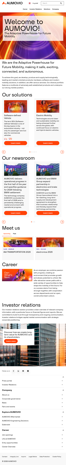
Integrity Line (14, 456)
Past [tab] (14, 234)
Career (25, 9)
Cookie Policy (57, 456)
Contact (4, 456)
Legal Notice (33, 456)
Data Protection (45, 456)
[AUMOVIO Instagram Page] (28, 371)
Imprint (23, 456)
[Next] (62, 152)
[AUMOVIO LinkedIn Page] (18, 371)
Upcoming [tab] (6, 234)
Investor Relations (36, 9)
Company (55, 9)
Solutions (47, 9)
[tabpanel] (33, 248)
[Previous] (4, 152)
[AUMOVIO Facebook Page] (13, 371)
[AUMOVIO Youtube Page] (23, 371)
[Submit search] (61, 3)
